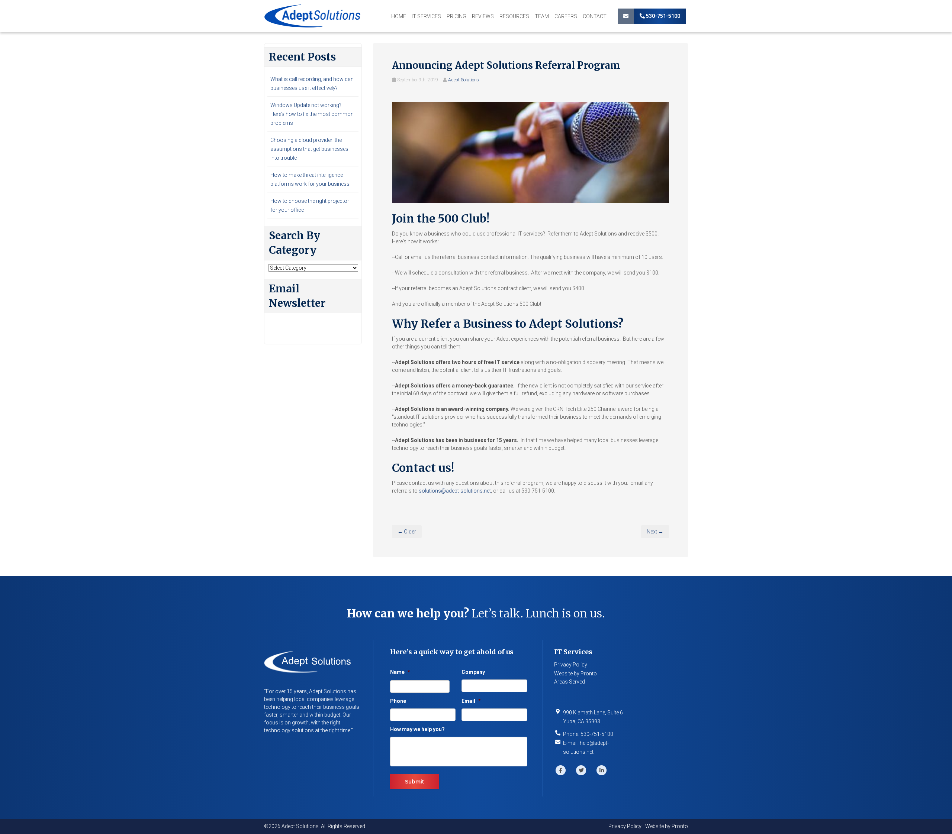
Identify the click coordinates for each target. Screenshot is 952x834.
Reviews (483, 16)
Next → (655, 532)
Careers (565, 16)
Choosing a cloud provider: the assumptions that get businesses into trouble (309, 149)
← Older (407, 532)
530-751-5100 (662, 16)
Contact (595, 16)
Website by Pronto (575, 673)
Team (542, 16)
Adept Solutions (463, 79)
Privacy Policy (570, 665)
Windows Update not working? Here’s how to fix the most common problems (312, 114)
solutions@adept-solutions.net (455, 491)
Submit (414, 781)
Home (398, 16)
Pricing (456, 16)
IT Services (426, 16)
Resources (514, 16)
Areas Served (569, 682)
